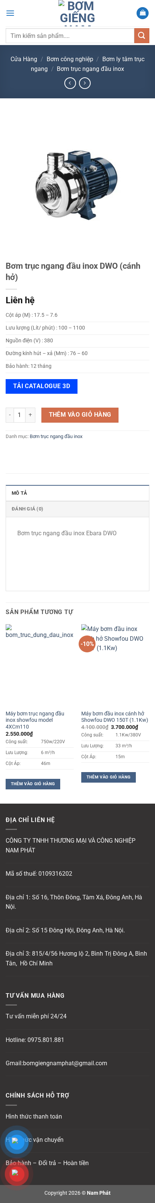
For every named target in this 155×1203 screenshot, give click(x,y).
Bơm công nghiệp (70, 59)
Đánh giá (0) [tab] (27, 509)
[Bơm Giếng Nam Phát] (77, 13)
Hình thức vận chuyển (35, 1139)
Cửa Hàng (24, 59)
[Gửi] (141, 35)
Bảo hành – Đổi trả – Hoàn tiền (47, 1163)
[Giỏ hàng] (143, 13)
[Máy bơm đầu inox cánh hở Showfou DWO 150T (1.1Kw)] (115, 665)
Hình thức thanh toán (34, 1116)
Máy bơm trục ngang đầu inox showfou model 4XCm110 (35, 720)
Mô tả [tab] (19, 493)
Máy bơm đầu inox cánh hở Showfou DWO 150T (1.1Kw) (114, 717)
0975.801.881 (45, 1039)
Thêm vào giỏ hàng (80, 414)
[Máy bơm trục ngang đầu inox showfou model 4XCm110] (40, 665)
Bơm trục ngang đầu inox (90, 68)
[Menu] (10, 13)
